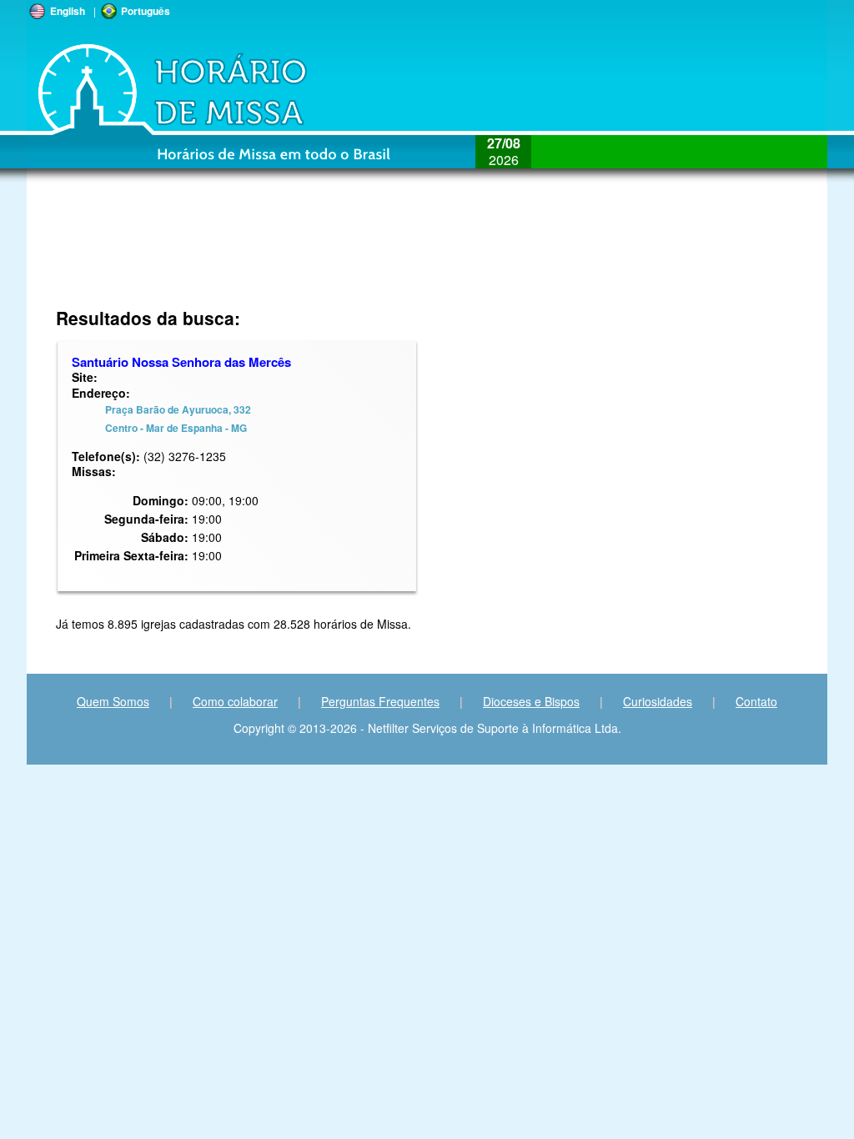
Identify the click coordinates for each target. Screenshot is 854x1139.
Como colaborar (235, 701)
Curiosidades (657, 701)
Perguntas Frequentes (380, 701)
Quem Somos (113, 701)
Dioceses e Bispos (531, 701)
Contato (756, 701)
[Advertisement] (315, 254)
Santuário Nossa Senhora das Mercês (181, 362)
